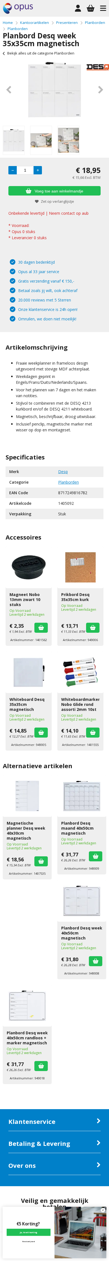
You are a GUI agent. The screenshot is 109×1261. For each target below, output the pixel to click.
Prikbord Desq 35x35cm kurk (75, 597)
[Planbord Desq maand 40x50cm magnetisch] (81, 796)
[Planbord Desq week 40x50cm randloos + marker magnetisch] (27, 1006)
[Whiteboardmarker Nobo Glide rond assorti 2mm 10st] (80, 672)
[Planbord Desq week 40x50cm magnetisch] (81, 901)
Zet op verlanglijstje (57, 201)
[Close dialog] (103, 1210)
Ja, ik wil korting (28, 1232)
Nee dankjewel (28, 1241)
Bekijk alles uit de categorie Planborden (40, 53)
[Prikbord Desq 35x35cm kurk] (80, 567)
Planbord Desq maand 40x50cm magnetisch (77, 828)
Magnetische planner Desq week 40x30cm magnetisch (26, 830)
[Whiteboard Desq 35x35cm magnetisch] (29, 672)
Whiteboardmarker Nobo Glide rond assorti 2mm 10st (80, 704)
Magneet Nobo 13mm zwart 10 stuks (25, 599)
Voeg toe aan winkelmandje (59, 191)
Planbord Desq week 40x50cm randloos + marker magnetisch (27, 1037)
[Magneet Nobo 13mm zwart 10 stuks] (29, 567)
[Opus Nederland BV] (18, 12)
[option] (54, 89)
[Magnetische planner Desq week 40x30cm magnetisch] (27, 796)
